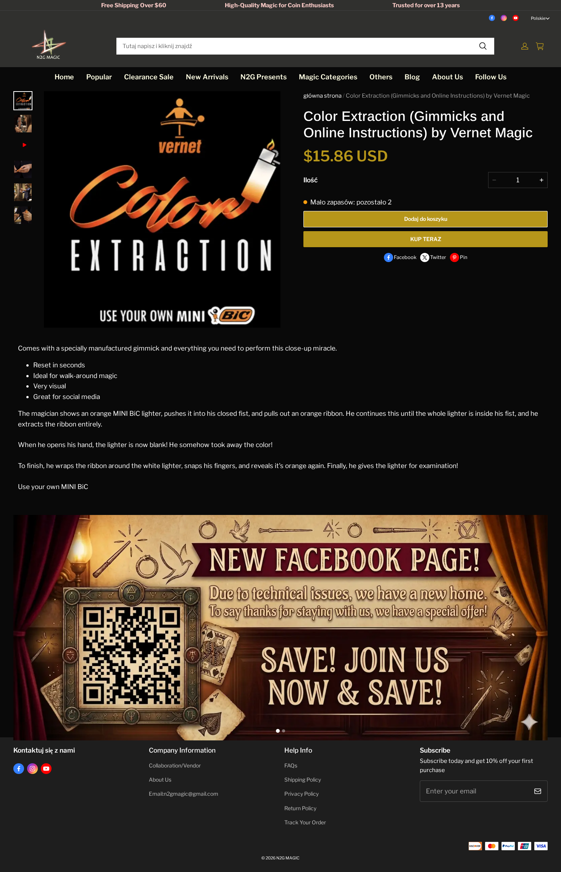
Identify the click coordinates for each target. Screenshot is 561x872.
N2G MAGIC (288, 858)
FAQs (290, 766)
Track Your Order (305, 822)
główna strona (322, 95)
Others (380, 77)
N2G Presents (263, 77)
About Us (447, 77)
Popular (99, 77)
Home (64, 77)
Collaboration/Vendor (175, 766)
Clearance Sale (149, 77)
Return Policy (300, 808)
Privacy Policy (301, 794)
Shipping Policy (302, 780)
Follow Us (490, 77)
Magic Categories (328, 77)
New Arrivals (207, 77)
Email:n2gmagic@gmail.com (183, 794)
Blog (412, 77)
